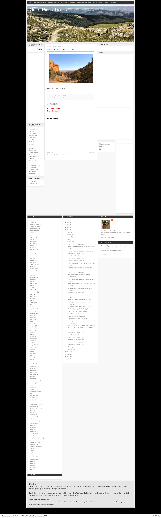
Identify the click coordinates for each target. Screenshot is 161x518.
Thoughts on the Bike (68, 2)
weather (32, 467)
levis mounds (33, 338)
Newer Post (50, 152)
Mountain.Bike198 (34, 156)
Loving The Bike (33, 152)
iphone (32, 332)
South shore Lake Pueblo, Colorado (77, 311)
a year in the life (34, 226)
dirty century (33, 277)
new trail (32, 353)
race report (33, 387)
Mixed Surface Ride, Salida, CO (76, 316)
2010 (68, 359)
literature (32, 340)
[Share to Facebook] (54, 104)
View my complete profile (107, 237)
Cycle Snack (32, 137)
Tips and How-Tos (53, 2)
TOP (159, 515)
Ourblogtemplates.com (37, 515)
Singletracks (32, 167)
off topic (32, 366)
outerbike (32, 370)
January (70, 349)
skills (31, 412)
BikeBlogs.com (33, 135)
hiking (31, 315)
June (69, 234)
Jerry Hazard (32, 148)
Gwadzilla (31, 144)
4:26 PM (63, 95)
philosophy (33, 376)
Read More (104, 254)
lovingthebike (33, 345)
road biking (33, 397)
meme (31, 351)
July (69, 232)
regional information (35, 391)
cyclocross (33, 270)
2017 (68, 225)
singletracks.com (34, 408)
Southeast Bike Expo (35, 421)
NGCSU (32, 357)
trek (31, 455)
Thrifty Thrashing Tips (36, 438)
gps (31, 304)
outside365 (33, 372)
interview (32, 330)
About (106, 2)
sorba (31, 419)
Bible (31, 239)
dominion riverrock (35, 283)
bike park (32, 241)
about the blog (33, 228)
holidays (32, 317)
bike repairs (33, 243)
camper (32, 251)
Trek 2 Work (32, 173)
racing (31, 389)
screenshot (33, 402)
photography (57, 97)
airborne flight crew (35, 230)
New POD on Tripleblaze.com (60, 49)
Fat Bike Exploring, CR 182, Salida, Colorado (80, 309)
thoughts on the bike (35, 435)
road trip (32, 399)
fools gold (32, 296)
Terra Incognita (33, 171)
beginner (32, 237)
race (31, 385)
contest (32, 262)
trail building (33, 444)
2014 (68, 229)
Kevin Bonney (32, 150)
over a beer (33, 374)
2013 (31, 220)
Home (29, 2)
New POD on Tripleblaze (74, 334)
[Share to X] (52, 104)
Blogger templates (7, 515)
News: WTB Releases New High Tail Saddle (79, 299)
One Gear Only (33, 161)
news (31, 355)
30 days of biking (34, 224)
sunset (32, 429)
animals (32, 232)
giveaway (32, 298)
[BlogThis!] (50, 104)
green (31, 306)
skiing (31, 410)
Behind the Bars (33, 129)
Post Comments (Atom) (60, 154)
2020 (68, 222)
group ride (32, 311)
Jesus (31, 334)
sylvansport (33, 433)
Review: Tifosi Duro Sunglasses (76, 260)
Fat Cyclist (32, 142)
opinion (32, 368)
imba (31, 323)
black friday (33, 249)
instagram (32, 325)
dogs (31, 281)
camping (32, 254)
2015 (68, 227)
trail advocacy (33, 442)
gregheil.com (33, 309)
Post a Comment (52, 111)
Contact (113, 2)
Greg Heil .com (33, 183)
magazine (32, 347)
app (31, 234)
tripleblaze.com (34, 459)
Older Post (91, 152)
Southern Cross (34, 423)
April (69, 239)
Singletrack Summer (34, 165)
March (70, 241)
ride (31, 393)
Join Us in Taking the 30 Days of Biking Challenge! (81, 325)
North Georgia (34, 364)
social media (33, 416)
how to (32, 319)
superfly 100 (33, 431)
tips (31, 440)
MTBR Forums (33, 159)
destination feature (35, 273)
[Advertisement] (35, 87)
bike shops (33, 245)
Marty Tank (32, 154)
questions (32, 383)
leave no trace (34, 336)
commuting (33, 260)
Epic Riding (32, 139)
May (69, 237)
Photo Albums (97, 2)
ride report (32, 395)
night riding (33, 361)
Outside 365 (32, 181)
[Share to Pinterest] (57, 104)
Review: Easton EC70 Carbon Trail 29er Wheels (81, 251)
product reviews (34, 381)
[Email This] (48, 104)
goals (31, 300)
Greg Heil (115, 220)
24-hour (32, 222)
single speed (33, 406)
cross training (33, 268)
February (70, 347)
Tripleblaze (63, 97)
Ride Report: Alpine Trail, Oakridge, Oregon (79, 306)
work (31, 469)
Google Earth (33, 302)
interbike (32, 328)
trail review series (34, 446)
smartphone (33, 414)
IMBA (30, 146)
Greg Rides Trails (48, 9)
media (31, 349)
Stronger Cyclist (33, 169)
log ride (32, 342)
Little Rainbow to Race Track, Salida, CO (79, 318)
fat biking (32, 290)
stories (32, 425)
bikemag (32, 247)
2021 (68, 220)
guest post (33, 313)
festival (32, 294)
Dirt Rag (32, 275)
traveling (32, 452)
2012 (68, 354)
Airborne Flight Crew (84, 2)
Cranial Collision (34, 264)
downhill (32, 285)
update (32, 461)
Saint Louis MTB (33, 163)
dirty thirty (32, 279)
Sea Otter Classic (34, 404)
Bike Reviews (32, 133)
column (32, 258)
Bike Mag (31, 131)
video (31, 465)
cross (31, 266)
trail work (32, 448)
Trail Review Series (40, 2)
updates (32, 463)
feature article (33, 292)
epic (31, 287)
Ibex (31, 321)
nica (31, 359)
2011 (68, 356)
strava (31, 427)
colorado (32, 256)
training (32, 450)
